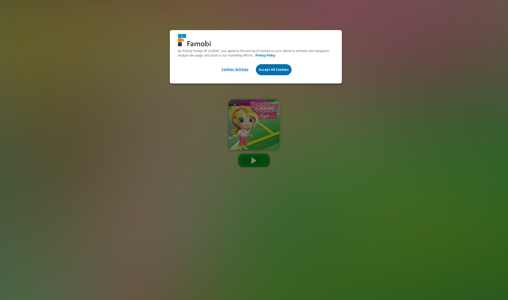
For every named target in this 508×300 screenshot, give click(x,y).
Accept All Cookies (274, 70)
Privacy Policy (265, 55)
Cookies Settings (234, 69)
